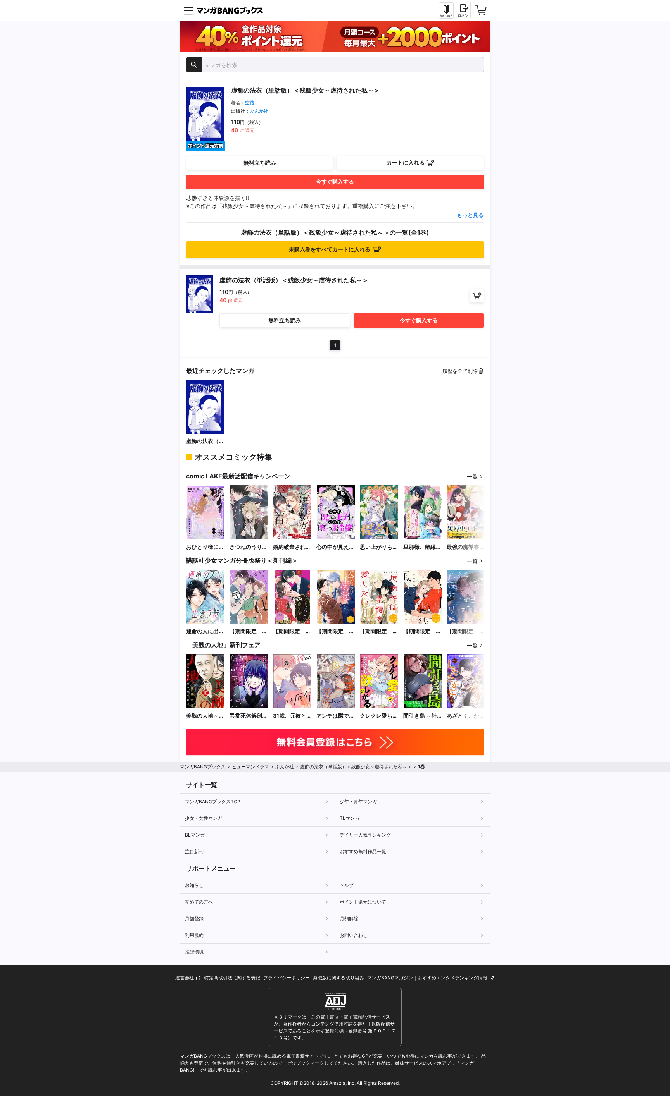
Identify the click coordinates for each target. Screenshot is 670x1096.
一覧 (472, 476)
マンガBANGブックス (203, 767)
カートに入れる (406, 162)
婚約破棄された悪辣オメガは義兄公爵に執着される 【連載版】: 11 (292, 547)
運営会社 (185, 978)
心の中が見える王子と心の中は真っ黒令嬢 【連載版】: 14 (335, 547)
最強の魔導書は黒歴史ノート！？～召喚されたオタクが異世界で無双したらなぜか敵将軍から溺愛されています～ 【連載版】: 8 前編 (466, 547)
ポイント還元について (363, 902)
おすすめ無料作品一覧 (363, 851)
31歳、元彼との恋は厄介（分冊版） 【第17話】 (292, 716)
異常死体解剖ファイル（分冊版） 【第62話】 (249, 716)
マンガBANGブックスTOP (212, 801)
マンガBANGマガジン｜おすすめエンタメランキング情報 (428, 978)
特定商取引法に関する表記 (232, 978)
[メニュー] (188, 10)
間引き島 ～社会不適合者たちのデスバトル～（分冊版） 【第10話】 (422, 716)
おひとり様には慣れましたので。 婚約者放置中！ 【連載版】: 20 (205, 547)
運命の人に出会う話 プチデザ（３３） (205, 631)
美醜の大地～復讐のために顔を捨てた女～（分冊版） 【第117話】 (205, 716)
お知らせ (194, 885)
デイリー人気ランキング (365, 835)
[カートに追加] (477, 296)
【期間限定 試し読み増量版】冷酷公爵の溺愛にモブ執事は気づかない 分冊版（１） (335, 631)
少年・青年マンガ (358, 801)
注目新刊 (194, 851)
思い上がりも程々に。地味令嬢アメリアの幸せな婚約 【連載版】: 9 (379, 547)
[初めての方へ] (446, 10)
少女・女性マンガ (203, 818)
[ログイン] (463, 10)
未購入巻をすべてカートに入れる (329, 249)
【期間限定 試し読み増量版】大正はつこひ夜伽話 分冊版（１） (292, 631)
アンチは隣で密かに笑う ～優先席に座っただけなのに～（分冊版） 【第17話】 (335, 716)
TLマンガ (349, 818)
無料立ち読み (259, 162)
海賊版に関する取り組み (338, 978)
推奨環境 (194, 952)
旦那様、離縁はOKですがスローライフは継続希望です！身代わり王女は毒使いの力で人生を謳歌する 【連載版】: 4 (422, 547)
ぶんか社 (259, 111)
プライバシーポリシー (286, 978)
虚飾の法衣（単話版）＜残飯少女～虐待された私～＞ (205, 441)
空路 (249, 102)
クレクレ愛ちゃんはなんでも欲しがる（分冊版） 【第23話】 (379, 716)
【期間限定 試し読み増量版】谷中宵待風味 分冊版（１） (422, 631)
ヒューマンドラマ (250, 767)
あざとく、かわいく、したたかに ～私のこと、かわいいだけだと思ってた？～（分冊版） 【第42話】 (466, 716)
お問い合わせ (354, 935)
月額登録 (194, 918)
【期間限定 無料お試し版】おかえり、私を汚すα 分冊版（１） (249, 631)
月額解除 (349, 918)
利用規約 (194, 935)
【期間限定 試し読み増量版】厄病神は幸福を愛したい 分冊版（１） (379, 631)
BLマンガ (195, 835)
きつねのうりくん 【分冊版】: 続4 (249, 547)
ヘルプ (347, 885)
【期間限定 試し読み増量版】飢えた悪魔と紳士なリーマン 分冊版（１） (466, 631)
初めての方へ (199, 902)
